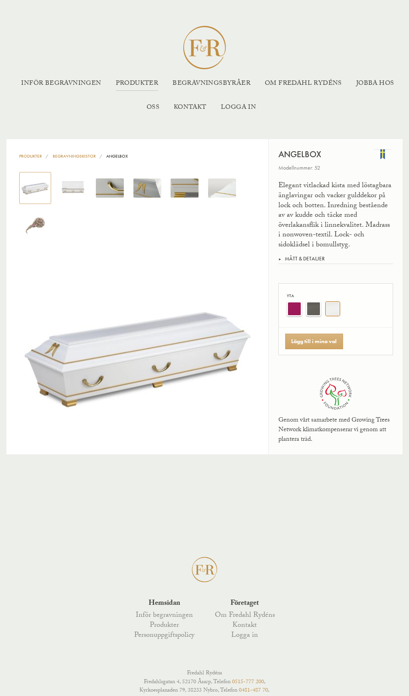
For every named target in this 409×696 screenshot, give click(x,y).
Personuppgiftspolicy (164, 636)
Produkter (137, 83)
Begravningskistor (74, 156)
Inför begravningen (61, 83)
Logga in (238, 107)
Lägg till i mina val (314, 341)
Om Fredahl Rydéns (303, 83)
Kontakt (190, 107)
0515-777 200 (248, 682)
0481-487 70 (253, 691)
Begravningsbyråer (211, 83)
